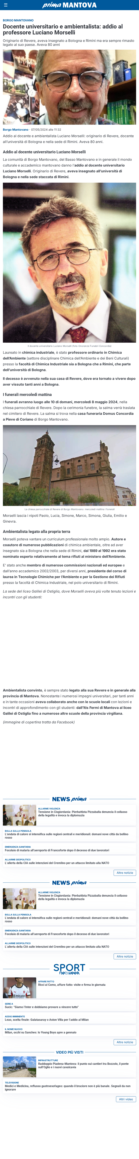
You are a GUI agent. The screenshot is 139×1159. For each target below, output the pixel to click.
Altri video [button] (126, 1099)
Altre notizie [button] (125, 873)
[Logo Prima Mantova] (69, 5)
